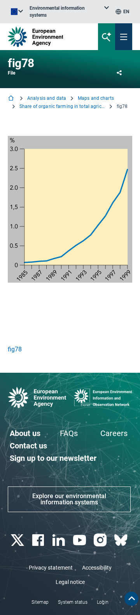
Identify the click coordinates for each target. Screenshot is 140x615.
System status (73, 602)
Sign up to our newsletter (53, 458)
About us (25, 433)
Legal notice (70, 582)
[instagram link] (101, 540)
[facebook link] (39, 540)
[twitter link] (18, 540)
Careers (114, 433)
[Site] (47, 36)
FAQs (69, 433)
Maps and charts (96, 98)
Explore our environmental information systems (69, 499)
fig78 (15, 349)
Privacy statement (51, 568)
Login (102, 602)
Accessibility (97, 568)
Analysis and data (46, 98)
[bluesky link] (122, 540)
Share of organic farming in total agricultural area (62, 106)
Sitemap (40, 602)
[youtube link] (80, 540)
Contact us (28, 445)
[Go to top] (131, 599)
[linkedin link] (60, 540)
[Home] (12, 99)
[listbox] (69, 11)
